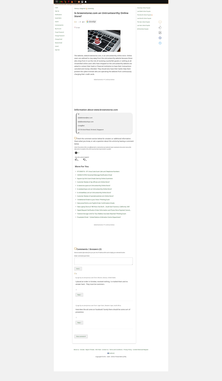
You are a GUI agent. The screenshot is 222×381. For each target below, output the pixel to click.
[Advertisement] (104, 93)
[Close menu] (56, 52)
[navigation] (160, 27)
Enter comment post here (81, 256)
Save (78, 152)
